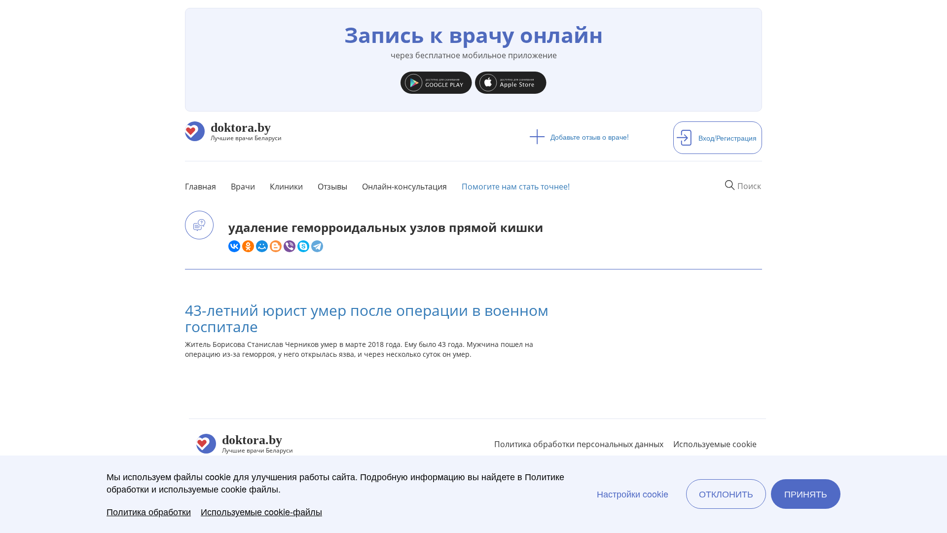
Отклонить (726, 494)
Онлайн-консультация (404, 186)
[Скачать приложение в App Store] (510, 80)
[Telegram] (317, 246)
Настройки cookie (632, 494)
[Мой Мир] (262, 246)
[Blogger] (276, 246)
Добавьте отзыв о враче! (589, 137)
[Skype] (303, 246)
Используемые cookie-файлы (261, 511)
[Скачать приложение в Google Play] (436, 80)
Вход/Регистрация (727, 138)
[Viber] (289, 246)
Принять (805, 494)
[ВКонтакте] (234, 246)
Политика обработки (149, 511)
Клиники (286, 186)
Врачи (243, 186)
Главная (200, 186)
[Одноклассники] (248, 246)
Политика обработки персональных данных (578, 444)
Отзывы (332, 186)
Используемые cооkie (715, 444)
